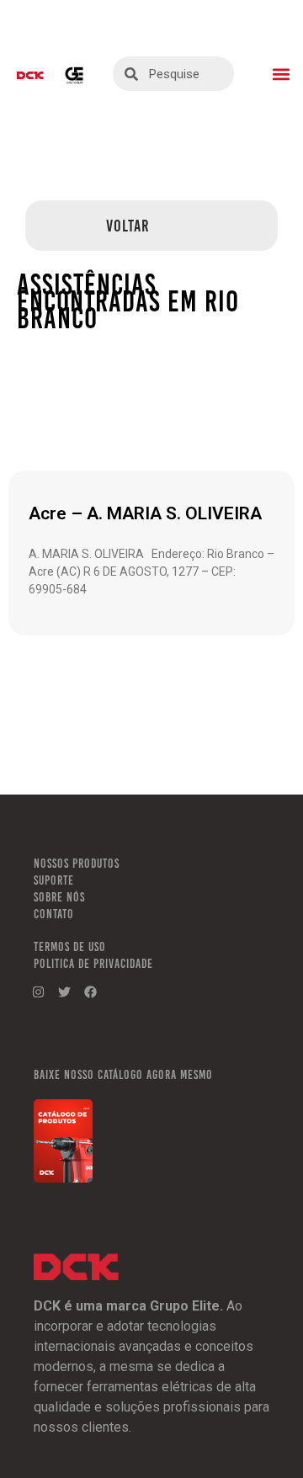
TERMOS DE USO (70, 946)
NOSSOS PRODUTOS (77, 863)
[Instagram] (37, 992)
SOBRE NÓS (59, 897)
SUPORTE (54, 880)
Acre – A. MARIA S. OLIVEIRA (145, 513)
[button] (281, 74)
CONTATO (54, 914)
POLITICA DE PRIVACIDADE (93, 963)
